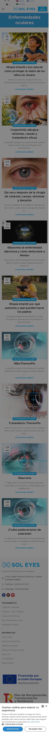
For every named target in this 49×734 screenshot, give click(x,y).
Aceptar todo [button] (13, 729)
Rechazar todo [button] (35, 729)
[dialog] (24, 718)
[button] (24, 724)
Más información (33, 722)
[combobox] (42, 706)
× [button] (46, 706)
